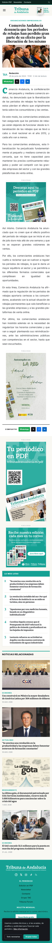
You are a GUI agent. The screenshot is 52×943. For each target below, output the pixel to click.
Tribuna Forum (26, 902)
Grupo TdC (26, 898)
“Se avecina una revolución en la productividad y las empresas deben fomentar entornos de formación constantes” (27, 585)
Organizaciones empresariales (25, 21)
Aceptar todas (31, 937)
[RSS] (36, 875)
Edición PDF (7, 2)
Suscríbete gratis (26, 917)
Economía (7, 693)
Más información (20, 929)
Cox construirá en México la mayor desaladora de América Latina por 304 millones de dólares (26, 697)
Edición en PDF (26, 885)
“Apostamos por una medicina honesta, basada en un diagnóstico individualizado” (28, 612)
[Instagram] (26, 874)
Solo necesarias (13, 937)
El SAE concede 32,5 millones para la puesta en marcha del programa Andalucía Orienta (26, 847)
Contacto (27, 2)
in (27, 82)
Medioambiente (9, 790)
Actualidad (7, 740)
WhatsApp (8, 82)
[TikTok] (31, 874)
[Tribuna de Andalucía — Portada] (21, 10)
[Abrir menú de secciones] (4, 10)
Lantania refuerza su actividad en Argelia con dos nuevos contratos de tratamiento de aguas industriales (27, 640)
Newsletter (18, 2)
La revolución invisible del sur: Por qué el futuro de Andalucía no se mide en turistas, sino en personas (28, 599)
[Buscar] (49, 2)
